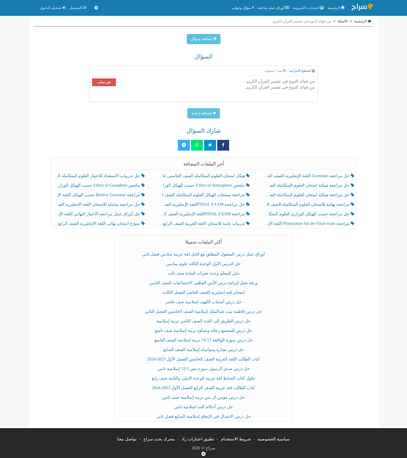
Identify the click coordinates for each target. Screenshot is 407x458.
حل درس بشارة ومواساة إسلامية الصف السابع (203, 349)
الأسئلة (343, 21)
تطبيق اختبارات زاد (197, 439)
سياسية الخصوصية (274, 439)
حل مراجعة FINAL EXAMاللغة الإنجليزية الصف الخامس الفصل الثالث (201, 204)
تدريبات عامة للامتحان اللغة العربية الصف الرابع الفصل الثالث (201, 223)
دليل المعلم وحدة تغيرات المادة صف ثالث (203, 273)
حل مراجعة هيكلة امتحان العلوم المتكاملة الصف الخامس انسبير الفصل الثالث (306, 185)
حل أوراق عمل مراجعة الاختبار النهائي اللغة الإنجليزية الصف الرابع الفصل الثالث (97, 214)
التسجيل (76, 8)
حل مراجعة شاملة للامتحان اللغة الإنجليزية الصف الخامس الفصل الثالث (97, 204)
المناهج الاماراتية (300, 70)
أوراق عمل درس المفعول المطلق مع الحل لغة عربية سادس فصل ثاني (203, 254)
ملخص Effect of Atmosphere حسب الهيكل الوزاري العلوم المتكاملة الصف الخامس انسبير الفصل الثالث (201, 185)
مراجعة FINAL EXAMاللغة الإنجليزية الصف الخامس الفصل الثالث (201, 214)
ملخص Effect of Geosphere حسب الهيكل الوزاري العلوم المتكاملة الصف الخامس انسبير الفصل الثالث (97, 185)
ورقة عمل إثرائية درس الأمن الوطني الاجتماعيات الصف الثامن (204, 283)
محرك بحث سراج (159, 439)
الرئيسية (334, 8)
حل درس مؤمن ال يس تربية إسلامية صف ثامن (203, 397)
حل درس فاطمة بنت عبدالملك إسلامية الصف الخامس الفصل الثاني (203, 311)
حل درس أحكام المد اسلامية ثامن (203, 407)
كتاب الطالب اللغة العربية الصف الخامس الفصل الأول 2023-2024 (203, 359)
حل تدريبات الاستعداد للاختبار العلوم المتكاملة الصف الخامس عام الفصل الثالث (97, 176)
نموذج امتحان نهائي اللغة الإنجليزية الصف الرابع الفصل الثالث (97, 223)
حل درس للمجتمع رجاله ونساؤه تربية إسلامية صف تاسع (203, 330)
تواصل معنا (126, 439)
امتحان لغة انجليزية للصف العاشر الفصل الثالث (204, 292)
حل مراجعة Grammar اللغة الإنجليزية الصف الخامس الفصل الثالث (306, 176)
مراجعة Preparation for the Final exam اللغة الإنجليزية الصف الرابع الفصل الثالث (306, 223)
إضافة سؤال (202, 39)
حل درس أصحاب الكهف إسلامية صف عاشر (203, 302)
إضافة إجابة (202, 113)
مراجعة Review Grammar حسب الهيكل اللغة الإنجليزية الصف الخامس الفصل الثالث (97, 195)
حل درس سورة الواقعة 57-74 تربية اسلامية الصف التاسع (203, 340)
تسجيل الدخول (51, 8)
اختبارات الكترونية (306, 8)
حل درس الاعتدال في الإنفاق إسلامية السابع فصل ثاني (203, 416)
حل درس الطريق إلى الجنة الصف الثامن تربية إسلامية (203, 321)
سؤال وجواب (242, 8)
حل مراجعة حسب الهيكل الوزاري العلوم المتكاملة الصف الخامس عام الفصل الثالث (306, 214)
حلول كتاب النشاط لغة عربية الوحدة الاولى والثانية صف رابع (203, 378)
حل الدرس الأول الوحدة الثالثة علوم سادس (203, 264)
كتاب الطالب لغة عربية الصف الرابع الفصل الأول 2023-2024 (203, 388)
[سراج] (362, 7)
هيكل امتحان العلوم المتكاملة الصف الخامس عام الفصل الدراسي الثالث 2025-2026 (201, 176)
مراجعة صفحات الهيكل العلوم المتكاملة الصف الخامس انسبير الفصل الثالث (201, 195)
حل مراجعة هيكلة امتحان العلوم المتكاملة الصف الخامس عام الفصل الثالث (306, 195)
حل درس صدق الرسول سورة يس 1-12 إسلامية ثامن (204, 368)
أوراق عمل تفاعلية (271, 8)
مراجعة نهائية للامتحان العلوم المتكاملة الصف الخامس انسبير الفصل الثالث (306, 204)
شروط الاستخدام (236, 439)
